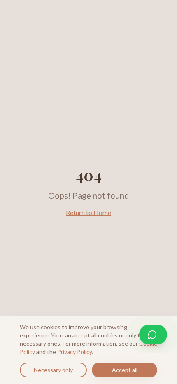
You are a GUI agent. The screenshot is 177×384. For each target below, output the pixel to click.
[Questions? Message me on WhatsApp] (153, 334)
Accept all (124, 369)
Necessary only (53, 369)
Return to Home (88, 212)
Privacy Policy (74, 351)
